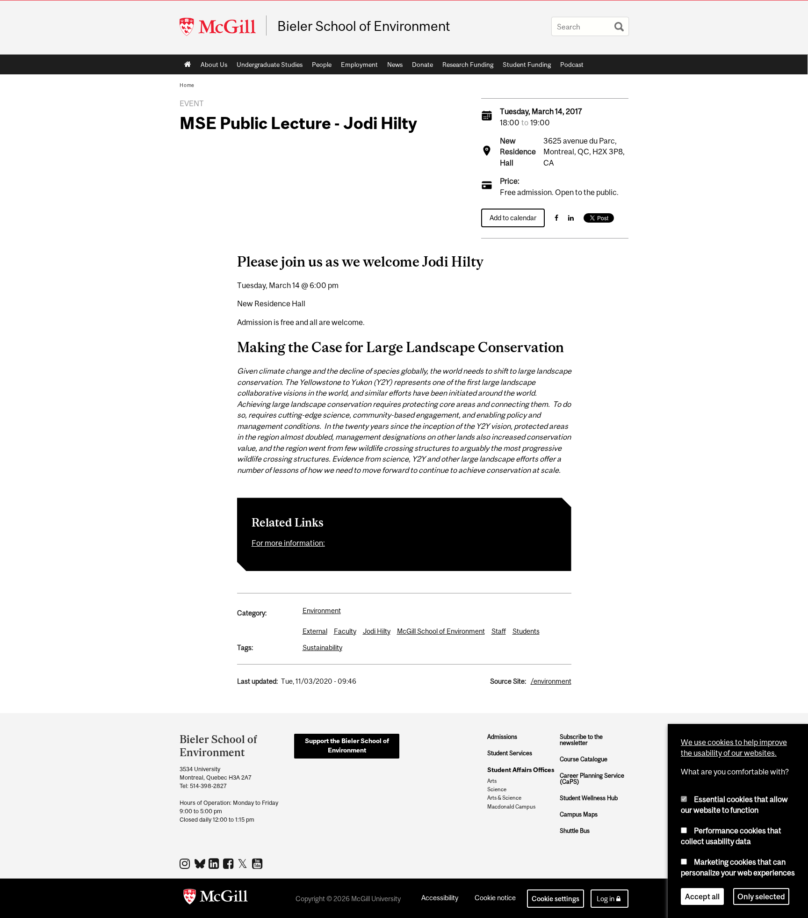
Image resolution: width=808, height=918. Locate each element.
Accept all (702, 896)
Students (526, 631)
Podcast (572, 64)
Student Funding (527, 64)
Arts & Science (504, 798)
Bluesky (200, 862)
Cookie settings (555, 899)
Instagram (186, 863)
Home (188, 64)
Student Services (509, 753)
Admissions (502, 737)
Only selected (761, 896)
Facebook (229, 863)
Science (496, 789)
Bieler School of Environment (363, 26)
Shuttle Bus (575, 831)
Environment (322, 610)
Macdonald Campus (511, 807)
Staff (498, 631)
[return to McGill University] (215, 898)
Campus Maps (579, 814)
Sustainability (322, 647)
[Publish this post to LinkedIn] (571, 218)
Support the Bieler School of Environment (347, 745)
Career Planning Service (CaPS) (592, 779)
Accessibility (439, 898)
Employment (359, 64)
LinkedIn (215, 863)
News (395, 64)
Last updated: (257, 681)
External (315, 631)
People (322, 64)
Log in (605, 899)
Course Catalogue (583, 759)
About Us (214, 64)
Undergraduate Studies (270, 64)
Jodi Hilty (376, 631)
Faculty (345, 631)
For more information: (288, 543)
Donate (422, 64)
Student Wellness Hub (589, 798)
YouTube (258, 863)
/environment (551, 681)
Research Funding (467, 64)
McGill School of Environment (441, 631)
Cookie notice (495, 898)
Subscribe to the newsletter (581, 740)
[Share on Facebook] (556, 218)
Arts (492, 781)
